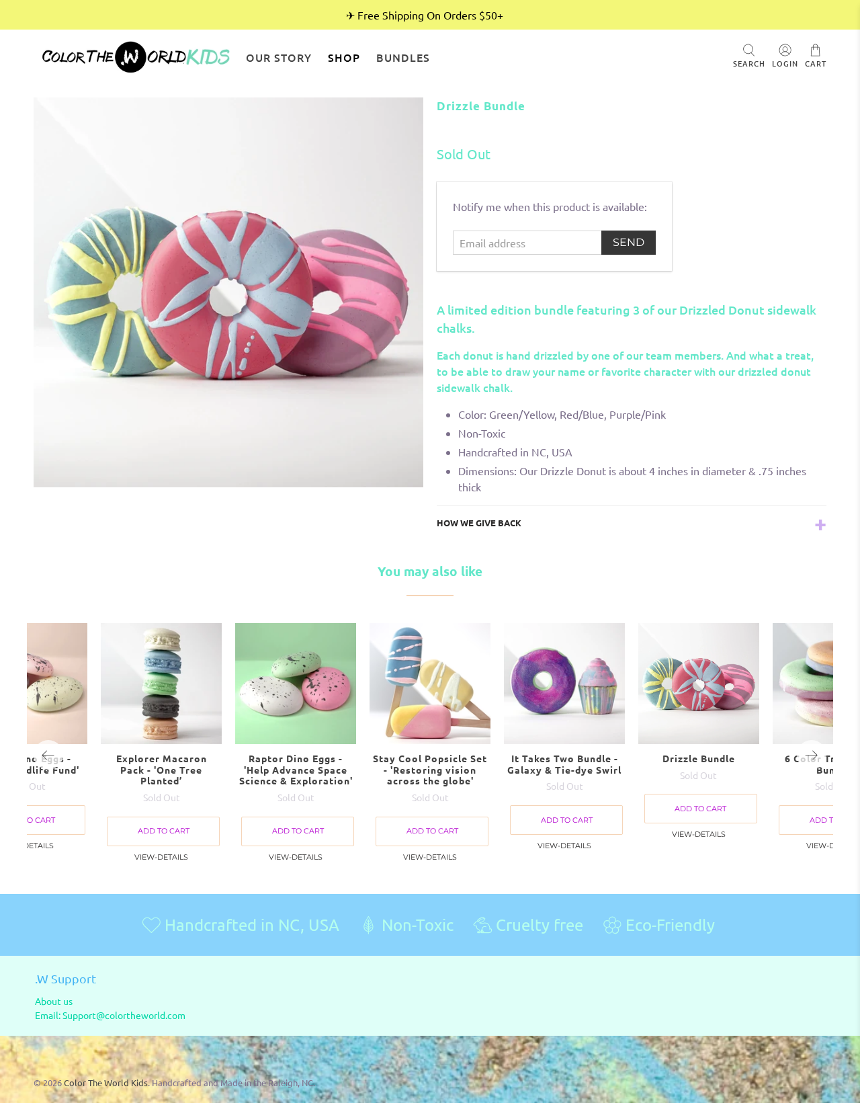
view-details (430, 857)
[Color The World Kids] (136, 56)
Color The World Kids (106, 1082)
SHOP (344, 57)
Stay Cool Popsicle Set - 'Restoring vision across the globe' (430, 769)
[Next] (811, 755)
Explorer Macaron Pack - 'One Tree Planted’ (161, 769)
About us (54, 1001)
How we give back (479, 522)
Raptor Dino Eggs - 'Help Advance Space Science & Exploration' (296, 769)
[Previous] (48, 755)
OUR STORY (279, 57)
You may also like (430, 571)
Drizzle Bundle (698, 758)
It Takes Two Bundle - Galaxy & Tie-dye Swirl (564, 764)
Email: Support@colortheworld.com (110, 1015)
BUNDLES (403, 57)
